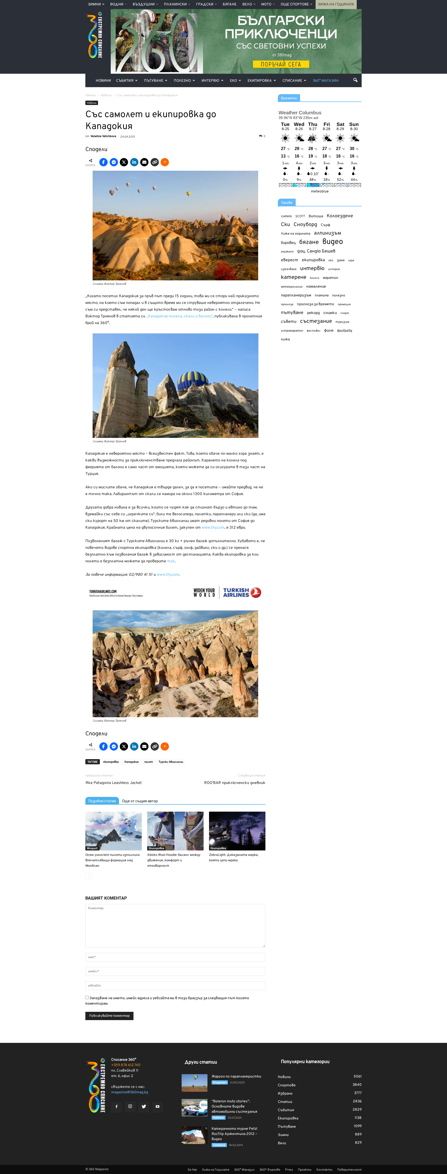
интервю (312, 269)
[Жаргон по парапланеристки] (194, 1083)
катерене (293, 277)
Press (289, 1170)
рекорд (313, 313)
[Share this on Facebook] (103, 162)
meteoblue (320, 191)
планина (322, 295)
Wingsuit (92, 848)
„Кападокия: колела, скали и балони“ (179, 316)
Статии (285, 1102)
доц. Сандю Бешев (316, 251)
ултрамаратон (292, 331)
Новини (103, 81)
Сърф (325, 225)
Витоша (316, 216)
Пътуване (153, 81)
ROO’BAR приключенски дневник (234, 783)
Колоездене (340, 216)
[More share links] (165, 162)
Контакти (324, 1170)
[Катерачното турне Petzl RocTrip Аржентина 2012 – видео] (194, 1135)
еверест (289, 260)
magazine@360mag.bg (129, 1092)
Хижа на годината (295, 234)
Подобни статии (102, 801)
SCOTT (300, 216)
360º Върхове (269, 1170)
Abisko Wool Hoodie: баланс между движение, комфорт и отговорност (173, 860)
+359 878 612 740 (125, 1065)
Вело (247, 4)
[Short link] (155, 162)
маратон (330, 278)
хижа (285, 339)
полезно (338, 296)
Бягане (229, 4)
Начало (90, 95)
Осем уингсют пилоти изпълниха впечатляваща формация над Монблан (112, 860)
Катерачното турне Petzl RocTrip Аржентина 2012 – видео (234, 1134)
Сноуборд (305, 225)
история (334, 269)
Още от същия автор (140, 801)
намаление (316, 286)
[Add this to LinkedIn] (134, 162)
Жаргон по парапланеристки (236, 1076)
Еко (233, 81)
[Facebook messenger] (114, 162)
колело (314, 278)
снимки (330, 313)
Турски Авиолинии (171, 762)
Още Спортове (295, 4)
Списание (292, 81)
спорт (344, 313)
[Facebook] (116, 1107)
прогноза (287, 304)
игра (351, 260)
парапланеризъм (296, 295)
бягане (309, 242)
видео (332, 242)
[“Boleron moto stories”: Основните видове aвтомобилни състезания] (194, 1108)
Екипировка (260, 81)
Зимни (94, 4)
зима (341, 260)
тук (171, 561)
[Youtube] (157, 1107)
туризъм (342, 322)
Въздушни (144, 4)
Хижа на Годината (336, 4)
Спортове (287, 1085)
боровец (288, 242)
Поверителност (349, 1170)
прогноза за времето (315, 304)
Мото (266, 4)
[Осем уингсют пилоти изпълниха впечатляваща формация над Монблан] (113, 831)
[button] (355, 80)
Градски (204, 4)
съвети (288, 321)
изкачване (288, 269)
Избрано (218, 1117)
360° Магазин (326, 81)
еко (331, 260)
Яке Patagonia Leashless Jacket (113, 783)
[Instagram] (130, 1107)
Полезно (182, 81)
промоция (344, 304)
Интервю (210, 81)
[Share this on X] (124, 162)
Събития (124, 81)
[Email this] (144, 162)
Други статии (201, 1062)
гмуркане (287, 251)
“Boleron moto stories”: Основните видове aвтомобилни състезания (234, 1106)
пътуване (292, 313)
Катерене (219, 1145)
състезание (316, 321)
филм (328, 330)
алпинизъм (327, 233)
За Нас (192, 1170)
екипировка (111, 762)
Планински (175, 4)
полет (148, 762)
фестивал (314, 331)
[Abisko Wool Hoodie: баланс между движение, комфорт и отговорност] (175, 831)
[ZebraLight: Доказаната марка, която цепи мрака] (237, 831)
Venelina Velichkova (103, 136)
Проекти (304, 1170)
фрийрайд (344, 331)
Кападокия (131, 762)
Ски (285, 225)
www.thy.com (213, 527)
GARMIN (286, 216)
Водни (116, 4)
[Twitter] (144, 1107)
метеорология (292, 287)
